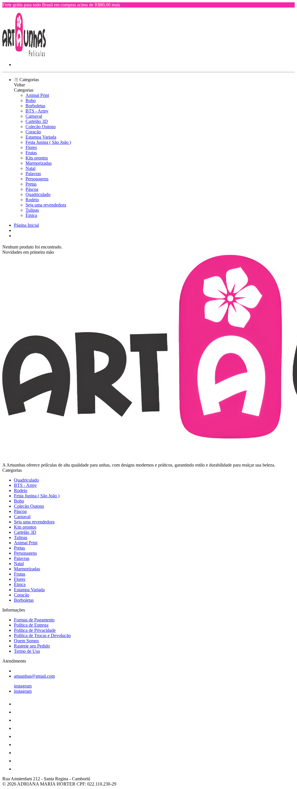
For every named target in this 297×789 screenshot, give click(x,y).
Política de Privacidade (35, 630)
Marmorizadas (39, 163)
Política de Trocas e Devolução (42, 635)
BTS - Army (37, 110)
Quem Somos (26, 640)
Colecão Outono (41, 126)
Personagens (37, 178)
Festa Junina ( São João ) (48, 142)
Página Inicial (26, 225)
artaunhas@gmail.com (34, 676)
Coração (33, 131)
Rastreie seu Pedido (32, 645)
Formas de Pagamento (34, 619)
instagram (23, 685)
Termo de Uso (27, 651)
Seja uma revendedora (46, 204)
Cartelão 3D (37, 121)
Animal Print (37, 95)
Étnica (31, 215)
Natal (30, 168)
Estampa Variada (41, 137)
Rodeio (32, 199)
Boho (31, 100)
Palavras (33, 173)
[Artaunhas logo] (24, 54)
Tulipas (32, 210)
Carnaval (34, 116)
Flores (31, 147)
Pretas (31, 184)
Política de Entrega (31, 625)
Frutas (31, 152)
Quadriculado (38, 194)
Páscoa (32, 189)
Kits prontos (37, 157)
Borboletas (35, 105)
